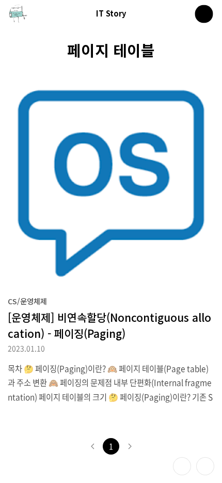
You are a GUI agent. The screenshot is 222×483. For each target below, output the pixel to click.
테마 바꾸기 (182, 466)
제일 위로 (205, 466)
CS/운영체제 (27, 300)
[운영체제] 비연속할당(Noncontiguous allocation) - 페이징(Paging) (109, 325)
